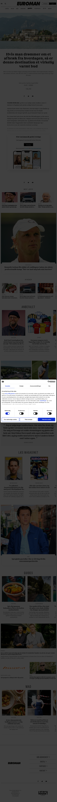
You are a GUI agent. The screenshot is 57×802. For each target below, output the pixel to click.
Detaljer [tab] (22, 386)
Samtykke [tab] (7, 386)
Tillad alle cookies (46, 419)
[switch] (21, 413)
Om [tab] (49, 386)
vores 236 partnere (10, 393)
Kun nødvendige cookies (10, 419)
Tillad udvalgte (28, 419)
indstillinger (43, 400)
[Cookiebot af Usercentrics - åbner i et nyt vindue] (48, 382)
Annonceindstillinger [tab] (35, 386)
